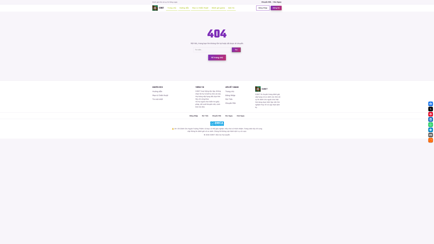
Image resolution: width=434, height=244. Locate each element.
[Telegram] (430, 130)
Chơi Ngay (240, 116)
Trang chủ (171, 8)
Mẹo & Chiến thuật (200, 8)
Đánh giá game (218, 8)
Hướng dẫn (184, 8)
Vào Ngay (277, 2)
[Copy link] (430, 140)
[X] (430, 109)
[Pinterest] (430, 114)
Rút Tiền (228, 99)
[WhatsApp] (430, 124)
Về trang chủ (217, 57)
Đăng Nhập (262, 8)
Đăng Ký (276, 8)
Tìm (236, 50)
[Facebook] (430, 104)
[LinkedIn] (430, 119)
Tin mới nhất (157, 99)
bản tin (231, 8)
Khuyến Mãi (266, 2)
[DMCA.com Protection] (217, 123)
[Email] (430, 135)
